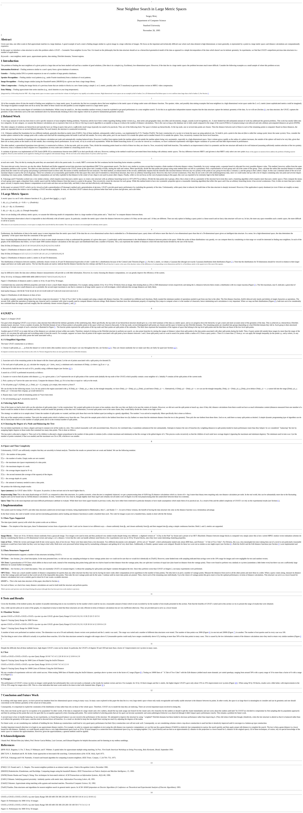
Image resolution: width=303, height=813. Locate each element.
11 (102, 685)
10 (236, 683)
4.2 (175, 348)
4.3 (109, 348)
